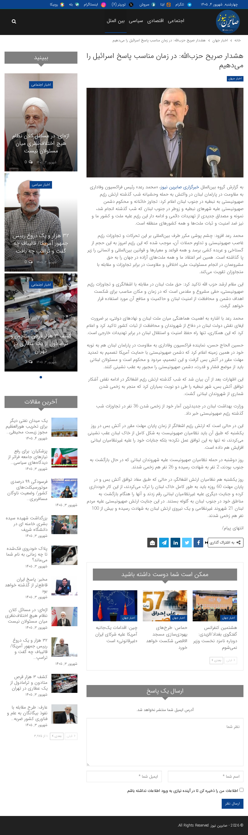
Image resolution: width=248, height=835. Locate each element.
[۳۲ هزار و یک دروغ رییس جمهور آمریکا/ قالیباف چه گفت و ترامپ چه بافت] (41, 222)
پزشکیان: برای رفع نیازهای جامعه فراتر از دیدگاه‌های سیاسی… (27, 457)
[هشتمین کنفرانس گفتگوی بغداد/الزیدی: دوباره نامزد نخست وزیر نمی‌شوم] (215, 605)
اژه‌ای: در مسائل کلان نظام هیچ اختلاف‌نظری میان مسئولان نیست (41, 143)
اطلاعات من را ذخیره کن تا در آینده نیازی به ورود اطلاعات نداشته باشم (182, 791)
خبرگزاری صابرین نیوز (180, 187)
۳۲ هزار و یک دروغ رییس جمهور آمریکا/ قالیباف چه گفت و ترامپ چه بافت (41, 243)
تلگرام (179, 4)
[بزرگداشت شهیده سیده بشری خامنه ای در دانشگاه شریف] (64, 524)
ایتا (162, 4)
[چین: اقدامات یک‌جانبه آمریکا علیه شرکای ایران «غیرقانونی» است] (115, 605)
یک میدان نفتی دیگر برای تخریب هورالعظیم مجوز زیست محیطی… (26, 426)
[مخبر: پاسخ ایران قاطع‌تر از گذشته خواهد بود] (64, 586)
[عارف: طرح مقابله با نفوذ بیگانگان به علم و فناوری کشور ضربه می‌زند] (64, 714)
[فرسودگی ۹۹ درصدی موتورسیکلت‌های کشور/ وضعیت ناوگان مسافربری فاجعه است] (64, 488)
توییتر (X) (119, 4)
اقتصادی (155, 20)
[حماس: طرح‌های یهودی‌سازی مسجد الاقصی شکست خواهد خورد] (165, 605)
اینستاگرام (91, 4)
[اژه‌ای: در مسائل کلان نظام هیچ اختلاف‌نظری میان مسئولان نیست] (41, 122)
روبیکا (54, 4)
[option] (41, 223)
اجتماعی (176, 20)
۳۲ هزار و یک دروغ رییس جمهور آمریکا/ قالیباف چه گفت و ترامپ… (28, 649)
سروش (144, 4)
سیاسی (136, 20)
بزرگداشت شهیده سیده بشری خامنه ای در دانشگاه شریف (26, 524)
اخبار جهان (235, 78)
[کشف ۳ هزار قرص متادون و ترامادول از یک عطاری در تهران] (41, 322)
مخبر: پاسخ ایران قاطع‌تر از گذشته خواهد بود (26, 585)
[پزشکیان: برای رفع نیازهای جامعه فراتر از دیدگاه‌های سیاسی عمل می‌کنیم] (64, 457)
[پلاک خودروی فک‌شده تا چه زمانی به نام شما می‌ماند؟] (64, 555)
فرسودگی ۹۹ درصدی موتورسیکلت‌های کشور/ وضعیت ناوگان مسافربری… (27, 490)
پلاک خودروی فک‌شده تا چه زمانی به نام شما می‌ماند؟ (26, 554)
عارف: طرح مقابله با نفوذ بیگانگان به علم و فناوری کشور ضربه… (27, 713)
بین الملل (116, 20)
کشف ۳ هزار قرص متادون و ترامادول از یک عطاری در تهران (41, 343)
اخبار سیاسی (41, 184)
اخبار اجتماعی (41, 85)
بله (71, 4)
